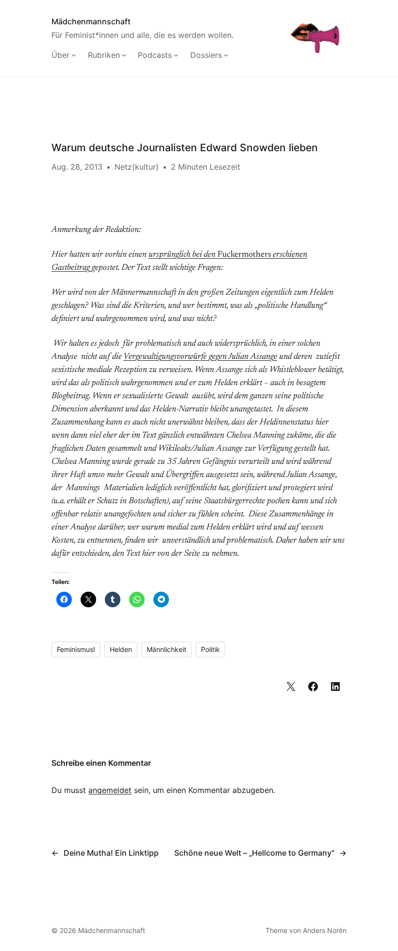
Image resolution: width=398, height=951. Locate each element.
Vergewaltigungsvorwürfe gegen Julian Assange (200, 356)
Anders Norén (325, 930)
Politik (210, 649)
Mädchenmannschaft (91, 21)
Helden (121, 649)
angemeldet (110, 790)
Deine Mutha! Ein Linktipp (111, 853)
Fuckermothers (244, 254)
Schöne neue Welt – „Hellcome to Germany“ (254, 853)
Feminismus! (76, 649)
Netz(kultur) (137, 167)
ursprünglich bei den (183, 254)
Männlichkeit (166, 649)
